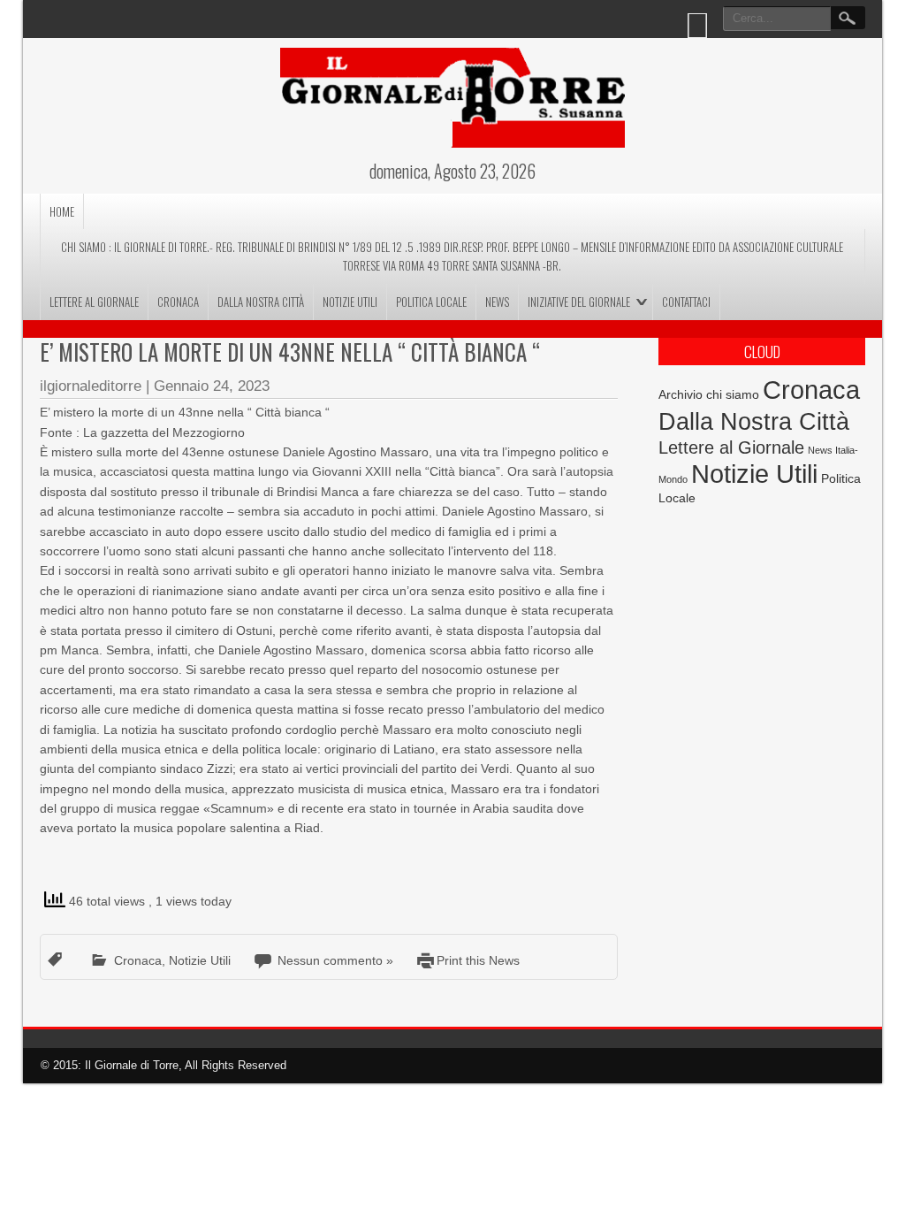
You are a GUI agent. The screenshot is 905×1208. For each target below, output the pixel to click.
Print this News (478, 960)
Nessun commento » (335, 960)
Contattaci (686, 301)
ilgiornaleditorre (90, 386)
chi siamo (732, 394)
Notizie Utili (350, 301)
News (497, 301)
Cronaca (178, 301)
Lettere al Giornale (94, 301)
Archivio (680, 394)
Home (61, 211)
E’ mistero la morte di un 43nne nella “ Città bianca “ (290, 351)
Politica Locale (431, 301)
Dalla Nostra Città (260, 301)
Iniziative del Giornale (579, 301)
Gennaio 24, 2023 (212, 386)
